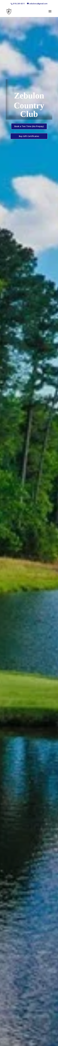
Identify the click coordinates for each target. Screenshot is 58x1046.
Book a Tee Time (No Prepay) (29, 126)
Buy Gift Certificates (29, 136)
